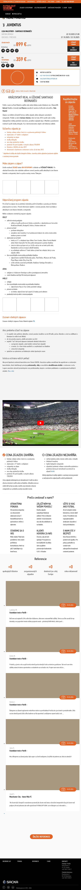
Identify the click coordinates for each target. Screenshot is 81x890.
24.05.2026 (70, 789)
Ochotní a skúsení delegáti (71, 118)
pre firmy (51, 2)
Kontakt (8, 14)
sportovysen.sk (20, 2)
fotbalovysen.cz (8, 2)
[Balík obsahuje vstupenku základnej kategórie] (12, 50)
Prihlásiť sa (18, 14)
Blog (70, 8)
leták (52, 471)
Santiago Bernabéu (23, 31)
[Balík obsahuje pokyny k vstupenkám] (12, 65)
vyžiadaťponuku (73, 43)
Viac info (11, 371)
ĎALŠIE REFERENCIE (41, 836)
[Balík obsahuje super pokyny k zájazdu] (17, 50)
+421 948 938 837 (68, 2)
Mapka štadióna (73, 114)
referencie (31, 2)
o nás (58, 2)
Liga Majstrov (8, 31)
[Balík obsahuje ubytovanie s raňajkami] (7, 50)
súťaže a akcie (41, 2)
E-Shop (65, 8)
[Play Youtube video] (40, 423)
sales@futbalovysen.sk (48, 79)
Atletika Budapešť (40, 8)
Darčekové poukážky (54, 8)
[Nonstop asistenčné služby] (7, 65)
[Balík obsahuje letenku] (3, 50)
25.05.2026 (70, 605)
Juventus (13, 25)
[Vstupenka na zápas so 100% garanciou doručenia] (3, 65)
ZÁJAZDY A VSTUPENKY (26, 8)
